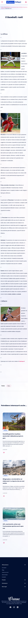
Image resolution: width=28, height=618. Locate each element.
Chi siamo (4, 567)
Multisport (21, 361)
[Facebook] (10, 607)
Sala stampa (4, 574)
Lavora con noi (5, 572)
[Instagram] (14, 607)
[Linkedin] (17, 607)
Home (2, 7)
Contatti (4, 577)
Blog (3, 570)
